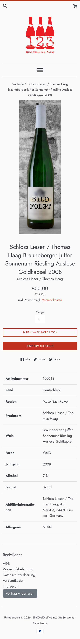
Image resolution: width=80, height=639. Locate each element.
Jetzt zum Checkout (40, 346)
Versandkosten (52, 300)
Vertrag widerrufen (20, 593)
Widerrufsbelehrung (18, 569)
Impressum (11, 586)
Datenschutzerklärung (19, 574)
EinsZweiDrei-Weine (44, 617)
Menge (40, 312)
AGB (6, 563)
